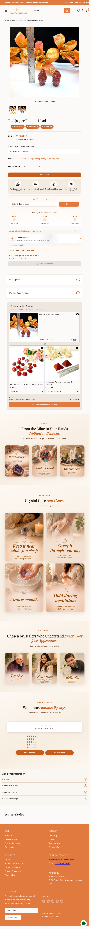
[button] (87, 10)
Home (7, 21)
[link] (24, 327)
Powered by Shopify (50, 916)
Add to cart (44, 175)
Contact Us (10, 875)
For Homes (9, 847)
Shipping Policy (56, 847)
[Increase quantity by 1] (39, 166)
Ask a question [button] (59, 753)
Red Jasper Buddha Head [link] (49, 314)
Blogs (51, 839)
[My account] (82, 10)
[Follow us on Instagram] (52, 901)
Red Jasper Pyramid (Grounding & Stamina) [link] (59, 383)
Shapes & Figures (12, 843)
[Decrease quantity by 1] (24, 166)
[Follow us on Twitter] (48, 901)
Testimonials (54, 843)
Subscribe (12, 917)
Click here (30, 250)
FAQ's (7, 859)
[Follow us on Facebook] (43, 901)
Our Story (53, 835)
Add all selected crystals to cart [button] (44, 405)
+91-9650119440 (18, 2)
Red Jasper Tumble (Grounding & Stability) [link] (26, 384)
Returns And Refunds (14, 863)
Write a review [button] (29, 753)
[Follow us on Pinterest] (57, 901)
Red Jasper (16, 21)
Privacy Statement (13, 871)
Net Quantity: (14, 166)
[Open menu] (6, 11)
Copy (80, 238)
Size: (21, 146)
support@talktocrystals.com (37, 2)
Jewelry (8, 835)
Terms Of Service (12, 867)
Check (69, 204)
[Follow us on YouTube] (61, 901)
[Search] (67, 10)
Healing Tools (11, 839)
